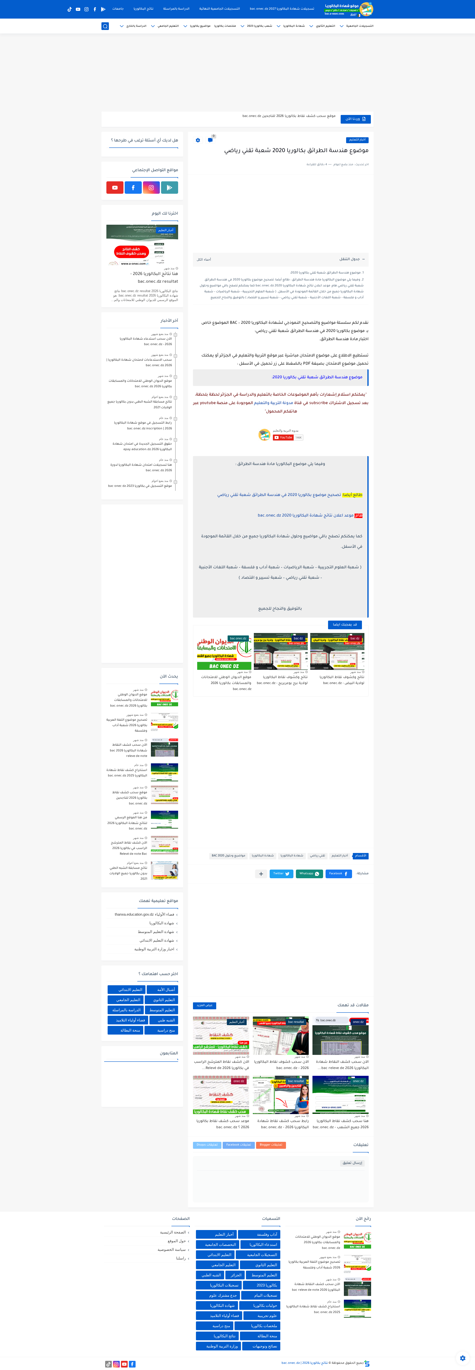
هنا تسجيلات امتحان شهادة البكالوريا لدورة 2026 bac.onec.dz (141, 468)
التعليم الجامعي (168, 26)
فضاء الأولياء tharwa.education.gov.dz (144, 914)
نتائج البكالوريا (143, 9)
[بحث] (105, 26)
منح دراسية (166, 1030)
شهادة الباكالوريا (292, 856)
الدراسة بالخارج (136, 26)
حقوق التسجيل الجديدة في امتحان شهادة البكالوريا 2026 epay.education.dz (142, 446)
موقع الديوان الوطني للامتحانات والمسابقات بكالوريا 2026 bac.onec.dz (226, 683)
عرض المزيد (205, 1005)
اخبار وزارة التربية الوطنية (154, 949)
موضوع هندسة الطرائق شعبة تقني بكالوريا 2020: (325, 273)
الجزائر (236, 1275)
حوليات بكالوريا (265, 1305)
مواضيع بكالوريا (200, 26)
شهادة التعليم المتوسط (156, 932)
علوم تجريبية (267, 1316)
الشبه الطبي (211, 1275)
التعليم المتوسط (162, 1010)
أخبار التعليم (357, 140)
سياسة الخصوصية (172, 1249)
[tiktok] (69, 9)
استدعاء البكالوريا (263, 1244)
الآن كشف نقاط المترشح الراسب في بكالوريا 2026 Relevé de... (221, 1065)
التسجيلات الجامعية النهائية (219, 9)
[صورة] (164, 697)
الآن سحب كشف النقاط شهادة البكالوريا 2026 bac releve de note (128, 750)
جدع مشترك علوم (223, 1295)
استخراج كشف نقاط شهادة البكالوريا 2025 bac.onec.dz (126, 773)
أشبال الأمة (166, 989)
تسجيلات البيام (265, 1295)
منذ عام (163, 418)
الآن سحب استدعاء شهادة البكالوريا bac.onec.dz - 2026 (146, 341)
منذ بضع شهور (159, 334)
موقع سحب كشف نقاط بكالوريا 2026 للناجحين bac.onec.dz (129, 798)
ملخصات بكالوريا (225, 26)
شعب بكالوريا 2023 (259, 26)
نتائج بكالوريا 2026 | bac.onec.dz (305, 1363)
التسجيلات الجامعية (360, 26)
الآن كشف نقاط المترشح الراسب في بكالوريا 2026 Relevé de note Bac (129, 848)
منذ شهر (355, 672)
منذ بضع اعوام (160, 397)
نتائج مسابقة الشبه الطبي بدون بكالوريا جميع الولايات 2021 (139, 404)
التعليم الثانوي (325, 26)
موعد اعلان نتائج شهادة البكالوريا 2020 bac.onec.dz (306, 516)
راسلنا (181, 1258)
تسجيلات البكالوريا (224, 1285)
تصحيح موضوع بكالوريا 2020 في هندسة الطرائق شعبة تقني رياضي (279, 495)
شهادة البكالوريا (294, 26)
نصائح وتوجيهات (265, 1346)
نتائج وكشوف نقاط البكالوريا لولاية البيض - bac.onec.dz (342, 680)
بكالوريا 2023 (267, 1285)
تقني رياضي (317, 856)
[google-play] (103, 9)
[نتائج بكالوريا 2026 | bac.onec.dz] (349, 9)
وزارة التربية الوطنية (222, 1346)
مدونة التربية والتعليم (273, 403)
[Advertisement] (237, 73)
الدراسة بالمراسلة (176, 9)
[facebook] (95, 9)
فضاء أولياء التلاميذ (130, 1020)
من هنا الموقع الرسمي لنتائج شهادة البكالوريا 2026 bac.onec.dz (127, 823)
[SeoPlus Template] (367, 1363)
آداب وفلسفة (267, 1234)
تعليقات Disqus (207, 1145)
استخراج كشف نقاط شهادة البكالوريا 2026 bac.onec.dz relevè (286, 119)
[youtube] (78, 9)
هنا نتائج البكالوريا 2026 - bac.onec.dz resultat (154, 278)
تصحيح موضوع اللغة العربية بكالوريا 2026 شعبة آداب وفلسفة (126, 725)
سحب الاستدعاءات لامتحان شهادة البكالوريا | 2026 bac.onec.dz (139, 362)
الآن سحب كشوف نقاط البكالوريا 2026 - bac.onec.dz (281, 1065)
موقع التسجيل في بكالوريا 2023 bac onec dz (140, 486)
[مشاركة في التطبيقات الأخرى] (261, 874)
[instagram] (86, 9)
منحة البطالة (130, 1030)
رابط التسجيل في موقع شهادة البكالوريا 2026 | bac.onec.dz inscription (143, 425)
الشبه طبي (166, 1020)
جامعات (118, 9)
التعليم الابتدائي (130, 989)
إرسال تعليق (352, 1163)
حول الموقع (177, 1241)
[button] (339, 874)
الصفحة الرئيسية (173, 1232)
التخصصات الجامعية (220, 1244)
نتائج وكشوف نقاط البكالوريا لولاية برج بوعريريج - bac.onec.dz (282, 680)
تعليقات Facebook (238, 1145)
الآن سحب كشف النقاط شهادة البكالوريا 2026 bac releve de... (342, 1065)
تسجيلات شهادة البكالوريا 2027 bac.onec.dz (282, 9)
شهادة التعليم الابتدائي (157, 940)
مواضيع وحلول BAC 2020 (228, 856)
